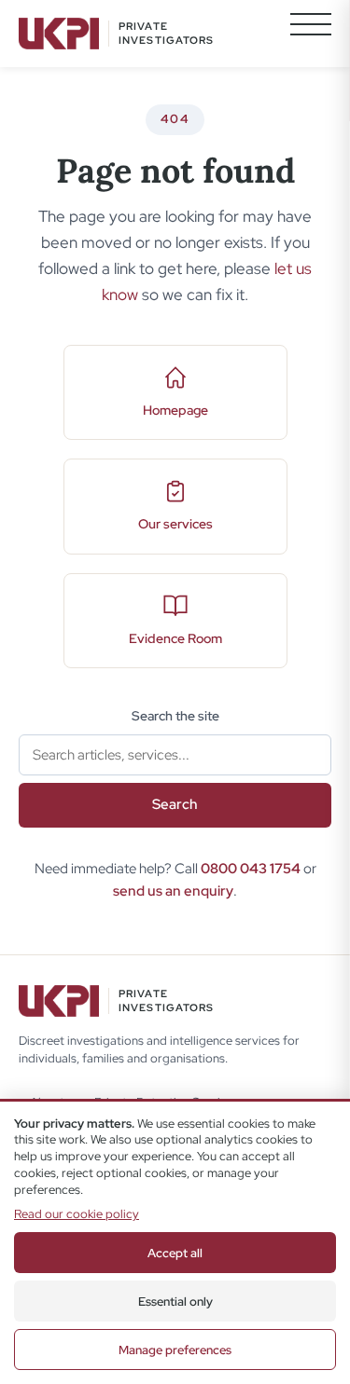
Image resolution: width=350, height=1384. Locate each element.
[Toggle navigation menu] (310, 33)
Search (175, 804)
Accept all (175, 1253)
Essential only (175, 1301)
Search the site (175, 715)
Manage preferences (175, 1350)
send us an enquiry (173, 891)
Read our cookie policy (76, 1214)
